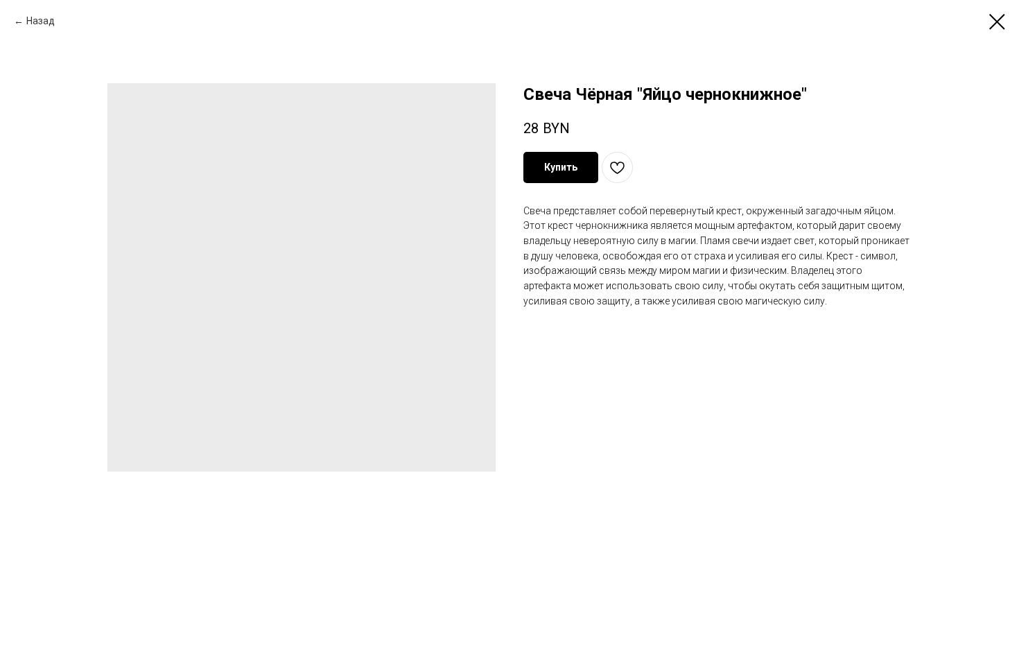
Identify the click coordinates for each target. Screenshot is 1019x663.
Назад (40, 20)
